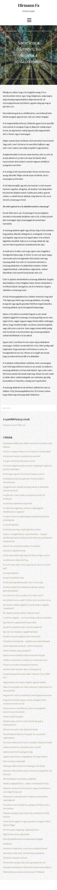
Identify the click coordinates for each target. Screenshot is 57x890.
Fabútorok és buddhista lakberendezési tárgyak (24, 655)
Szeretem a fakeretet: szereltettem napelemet (23, 853)
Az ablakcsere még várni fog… (16, 560)
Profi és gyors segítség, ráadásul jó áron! (21, 830)
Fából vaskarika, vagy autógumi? (17, 650)
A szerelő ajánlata (10, 525)
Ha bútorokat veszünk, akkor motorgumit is (22, 669)
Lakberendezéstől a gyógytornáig (18, 752)
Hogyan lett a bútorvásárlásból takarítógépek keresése (27, 695)
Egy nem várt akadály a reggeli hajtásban (20, 632)
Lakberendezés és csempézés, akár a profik (22, 747)
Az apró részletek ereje (13, 578)
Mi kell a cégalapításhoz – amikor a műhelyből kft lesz (26, 783)
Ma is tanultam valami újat (14, 761)
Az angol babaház (10, 573)
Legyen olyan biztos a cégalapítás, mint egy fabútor (25, 756)
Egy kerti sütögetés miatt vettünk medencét (22, 627)
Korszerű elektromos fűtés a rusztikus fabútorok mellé (27, 742)
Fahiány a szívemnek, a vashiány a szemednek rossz (25, 660)
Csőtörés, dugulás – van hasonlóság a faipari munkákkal (27, 618)
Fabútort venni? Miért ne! (14, 425)
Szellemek (7, 844)
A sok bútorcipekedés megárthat (17, 503)
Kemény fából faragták (13, 716)
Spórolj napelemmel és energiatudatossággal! (23, 839)
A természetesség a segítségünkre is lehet (22, 529)
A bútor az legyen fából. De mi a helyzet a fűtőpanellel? (27, 451)
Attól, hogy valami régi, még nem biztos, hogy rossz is (26, 555)
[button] (29, 20)
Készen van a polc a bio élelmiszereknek (20, 729)
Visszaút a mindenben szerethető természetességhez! (27, 867)
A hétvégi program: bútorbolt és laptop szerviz (23, 474)
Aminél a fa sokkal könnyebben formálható (21, 546)
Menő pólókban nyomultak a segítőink (19, 779)
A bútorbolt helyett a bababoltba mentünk (21, 456)
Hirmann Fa (28, 5)
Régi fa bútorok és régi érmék (16, 834)
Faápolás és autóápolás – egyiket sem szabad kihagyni (26, 641)
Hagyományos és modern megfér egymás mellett (24, 682)
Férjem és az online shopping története (20, 665)
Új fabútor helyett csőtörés (15, 858)
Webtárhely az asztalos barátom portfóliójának (24, 872)
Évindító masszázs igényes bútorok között (21, 636)
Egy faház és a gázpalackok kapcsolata (19, 622)
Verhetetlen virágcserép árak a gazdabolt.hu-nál (24, 862)
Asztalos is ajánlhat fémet (14, 550)
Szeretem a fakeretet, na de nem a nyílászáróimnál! (25, 848)
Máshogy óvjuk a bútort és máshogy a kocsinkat (24, 766)
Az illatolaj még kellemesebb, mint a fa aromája (23, 582)
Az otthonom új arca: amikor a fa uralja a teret (23, 595)
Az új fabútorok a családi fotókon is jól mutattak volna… (27, 600)
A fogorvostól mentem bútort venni (19, 461)
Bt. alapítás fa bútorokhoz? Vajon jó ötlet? (21, 613)
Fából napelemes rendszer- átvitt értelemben (23, 646)
